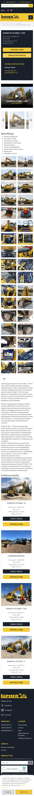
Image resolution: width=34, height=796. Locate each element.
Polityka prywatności (25, 738)
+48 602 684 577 (25, 2)
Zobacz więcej (16, 519)
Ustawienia (8, 792)
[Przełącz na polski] (11, 10)
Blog (19, 730)
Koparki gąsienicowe (8, 25)
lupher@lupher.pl (11, 73)
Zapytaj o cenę (17, 50)
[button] (3, 120)
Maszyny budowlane (15, 23)
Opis (4, 379)
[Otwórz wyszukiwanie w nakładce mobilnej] (17, 5)
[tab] (4, 378)
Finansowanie (22, 725)
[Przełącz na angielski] (8, 10)
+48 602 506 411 (11, 2)
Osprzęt (3, 750)
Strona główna (5, 23)
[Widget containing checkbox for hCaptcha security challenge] (14, 769)
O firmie (20, 728)
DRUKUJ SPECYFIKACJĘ (17, 55)
